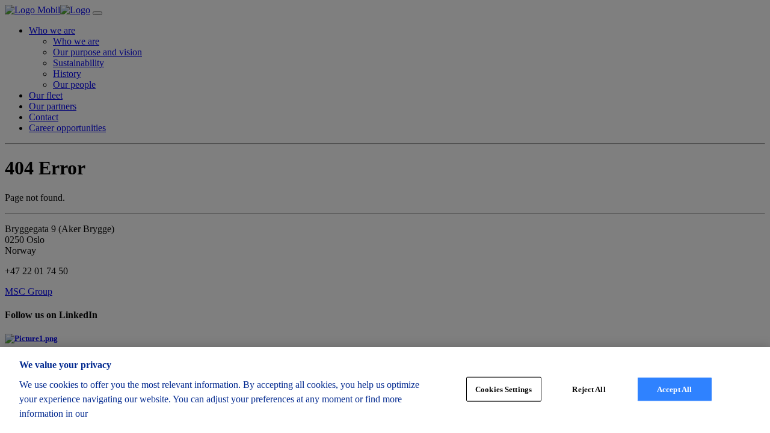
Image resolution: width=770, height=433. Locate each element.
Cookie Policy (121, 413)
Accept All (674, 388)
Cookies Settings (503, 388)
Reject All (588, 388)
